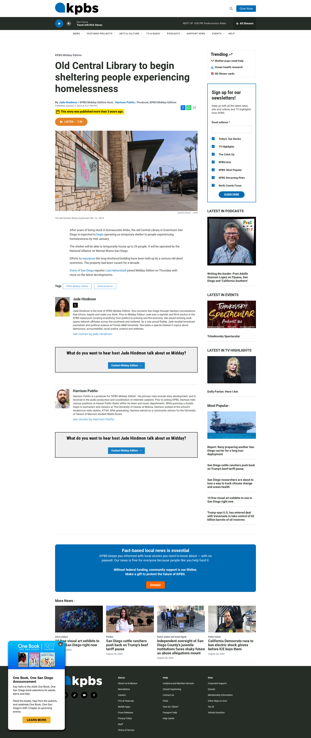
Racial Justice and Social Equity (171, 637)
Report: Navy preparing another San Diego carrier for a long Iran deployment (230, 450)
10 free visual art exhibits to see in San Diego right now (229, 499)
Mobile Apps (124, 706)
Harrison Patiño (125, 102)
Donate (155, 585)
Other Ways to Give (217, 701)
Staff (120, 724)
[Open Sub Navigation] (82, 33)
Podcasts (173, 33)
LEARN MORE (36, 720)
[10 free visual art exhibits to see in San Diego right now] (79, 619)
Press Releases (125, 712)
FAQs (165, 701)
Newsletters (124, 689)
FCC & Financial (126, 701)
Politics (109, 637)
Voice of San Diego (82, 270)
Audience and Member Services (178, 683)
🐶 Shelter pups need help (227, 60)
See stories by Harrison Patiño (93, 419)
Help (231, 33)
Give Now (246, 8)
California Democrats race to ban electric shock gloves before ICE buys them (230, 645)
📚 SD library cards (223, 73)
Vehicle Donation (216, 712)
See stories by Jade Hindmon (92, 334)
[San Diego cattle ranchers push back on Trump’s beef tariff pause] (130, 619)
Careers (122, 695)
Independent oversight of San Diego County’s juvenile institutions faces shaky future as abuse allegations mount (181, 647)
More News (64, 601)
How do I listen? (171, 706)
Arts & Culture (129, 33)
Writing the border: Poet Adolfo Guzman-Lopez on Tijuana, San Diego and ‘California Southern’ (227, 277)
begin (100, 234)
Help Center (168, 718)
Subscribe (231, 194)
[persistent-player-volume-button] (69, 23)
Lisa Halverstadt (116, 270)
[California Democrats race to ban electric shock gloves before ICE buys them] (232, 619)
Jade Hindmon (68, 102)
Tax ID (211, 706)
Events (216, 33)
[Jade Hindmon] (62, 307)
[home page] (76, 9)
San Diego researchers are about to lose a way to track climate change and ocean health (230, 483)
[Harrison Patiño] (62, 398)
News (76, 33)
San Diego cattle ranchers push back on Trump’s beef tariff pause (231, 466)
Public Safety (214, 637)
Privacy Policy (125, 718)
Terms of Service (126, 730)
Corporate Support (217, 683)
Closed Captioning (172, 689)
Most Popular (217, 406)
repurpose (88, 258)
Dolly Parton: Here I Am (222, 391)
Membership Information (220, 695)
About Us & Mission (127, 683)
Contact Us (168, 695)
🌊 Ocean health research (227, 67)
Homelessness (105, 286)
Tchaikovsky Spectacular (223, 336)
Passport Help (170, 712)
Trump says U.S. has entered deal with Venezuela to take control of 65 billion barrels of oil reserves (230, 516)
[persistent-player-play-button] (59, 24)
